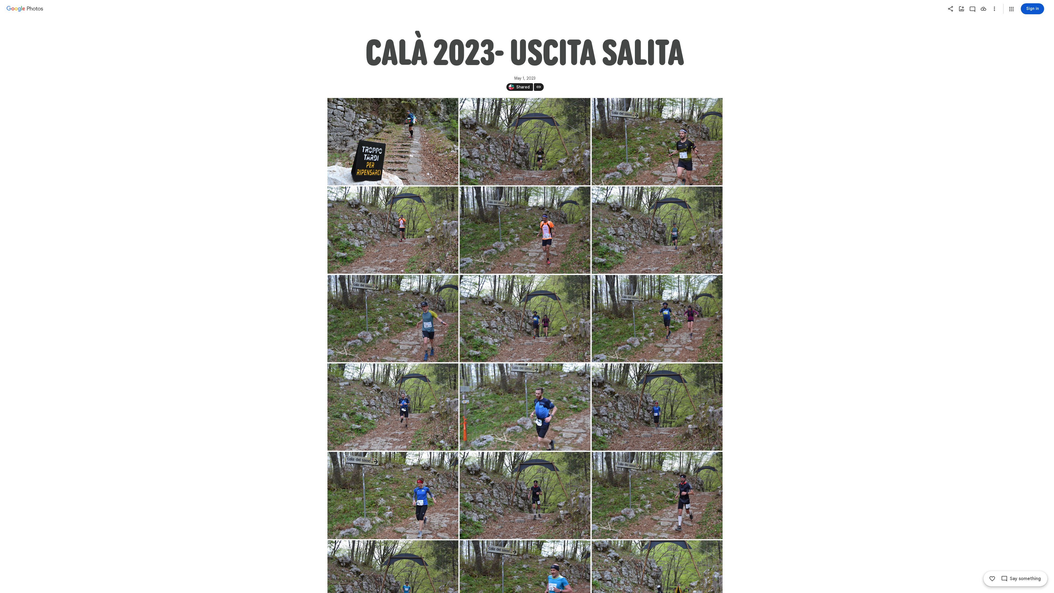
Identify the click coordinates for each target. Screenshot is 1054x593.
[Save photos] (983, 8)
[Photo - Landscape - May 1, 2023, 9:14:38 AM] (524, 230)
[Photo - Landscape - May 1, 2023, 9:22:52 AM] (392, 318)
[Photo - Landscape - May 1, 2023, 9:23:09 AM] (524, 318)
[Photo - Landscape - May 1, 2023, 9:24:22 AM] (524, 407)
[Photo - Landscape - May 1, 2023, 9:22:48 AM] (657, 230)
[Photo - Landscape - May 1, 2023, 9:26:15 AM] (524, 495)
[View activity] (972, 8)
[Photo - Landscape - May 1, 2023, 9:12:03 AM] (657, 141)
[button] (1011, 9)
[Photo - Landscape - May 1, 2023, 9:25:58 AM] (392, 495)
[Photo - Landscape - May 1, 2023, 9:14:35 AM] (392, 230)
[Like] (992, 578)
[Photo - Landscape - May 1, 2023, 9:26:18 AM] (657, 495)
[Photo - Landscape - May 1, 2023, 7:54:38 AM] (392, 141)
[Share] (950, 8)
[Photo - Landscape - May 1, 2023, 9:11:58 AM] (524, 141)
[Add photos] (961, 8)
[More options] (994, 8)
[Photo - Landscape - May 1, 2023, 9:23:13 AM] (657, 318)
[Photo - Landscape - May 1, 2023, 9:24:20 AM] (392, 407)
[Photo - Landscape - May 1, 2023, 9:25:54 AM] (657, 407)
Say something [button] (1025, 578)
